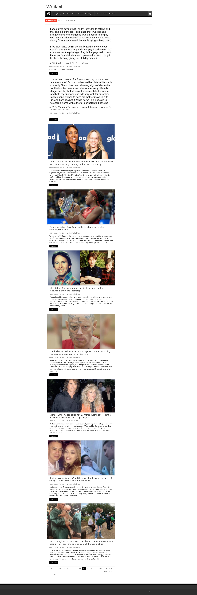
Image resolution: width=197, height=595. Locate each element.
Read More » (54, 73)
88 (75, 569)
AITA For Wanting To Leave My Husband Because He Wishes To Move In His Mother (80, 108)
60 (60, 569)
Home (48, 13)
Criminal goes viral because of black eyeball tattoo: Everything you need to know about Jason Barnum (79, 352)
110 (105, 571)
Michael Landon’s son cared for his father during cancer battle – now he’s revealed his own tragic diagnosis (80, 416)
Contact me (66, 14)
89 (80, 569)
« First (50, 569)
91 (88, 569)
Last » (54, 575)
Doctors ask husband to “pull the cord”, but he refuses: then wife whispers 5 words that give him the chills (81, 479)
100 (100, 569)
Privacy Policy (57, 14)
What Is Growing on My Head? (67, 20)
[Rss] (149, 592)
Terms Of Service (77, 14)
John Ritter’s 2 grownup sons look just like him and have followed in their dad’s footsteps (77, 289)
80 (68, 569)
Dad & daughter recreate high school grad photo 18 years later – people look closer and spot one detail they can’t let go (81, 542)
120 (110, 571)
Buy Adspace (89, 14)
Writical (54, 6)
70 (64, 569)
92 (92, 569)
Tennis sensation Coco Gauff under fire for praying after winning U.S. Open (77, 228)
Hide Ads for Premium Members (105, 14)
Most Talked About (74, 67)
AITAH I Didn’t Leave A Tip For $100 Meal (69, 63)
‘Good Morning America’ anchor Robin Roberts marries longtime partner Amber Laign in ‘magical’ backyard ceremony (81, 163)
